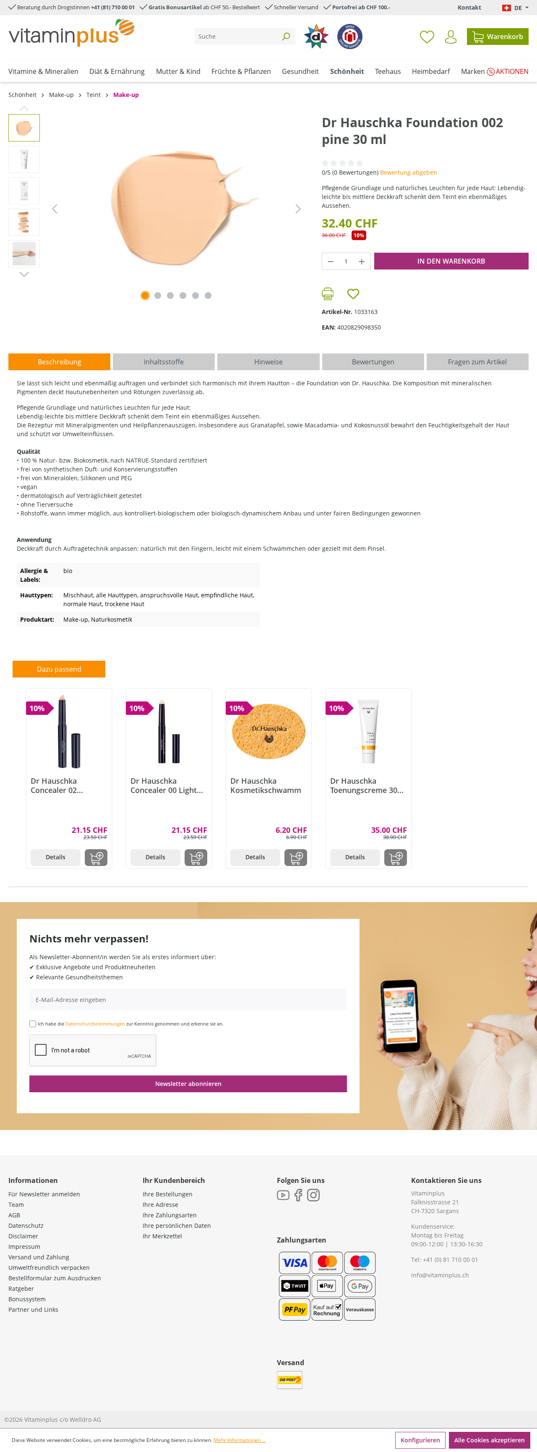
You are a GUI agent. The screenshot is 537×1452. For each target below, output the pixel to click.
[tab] (59, 361)
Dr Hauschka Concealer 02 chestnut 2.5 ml (58, 785)
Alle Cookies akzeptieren (489, 1440)
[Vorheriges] (54, 208)
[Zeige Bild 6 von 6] (208, 295)
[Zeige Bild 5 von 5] (195, 295)
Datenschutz (26, 1226)
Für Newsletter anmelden (44, 1194)
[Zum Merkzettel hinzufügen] (353, 294)
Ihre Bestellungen (168, 1194)
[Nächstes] (298, 208)
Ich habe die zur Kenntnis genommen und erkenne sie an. (131, 1023)
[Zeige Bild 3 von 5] (170, 295)
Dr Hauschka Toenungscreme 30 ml (363, 785)
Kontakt (469, 7)
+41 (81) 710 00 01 (113, 7)
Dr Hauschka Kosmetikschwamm (265, 785)
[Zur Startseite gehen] (71, 32)
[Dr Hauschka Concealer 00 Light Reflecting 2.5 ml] (168, 731)
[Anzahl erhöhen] (362, 261)
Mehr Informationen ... (240, 1440)
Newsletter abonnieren (188, 1084)
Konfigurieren (420, 1440)
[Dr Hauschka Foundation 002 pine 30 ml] (176, 204)
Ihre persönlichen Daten (177, 1226)
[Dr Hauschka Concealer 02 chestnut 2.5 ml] (69, 731)
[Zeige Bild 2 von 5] (157, 295)
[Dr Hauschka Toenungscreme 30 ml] (368, 731)
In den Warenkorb (451, 261)
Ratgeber (21, 1288)
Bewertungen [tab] (373, 361)
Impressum (24, 1247)
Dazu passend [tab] (59, 669)
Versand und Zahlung (38, 1257)
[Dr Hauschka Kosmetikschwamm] (268, 731)
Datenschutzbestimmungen (95, 1023)
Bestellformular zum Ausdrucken (54, 1278)
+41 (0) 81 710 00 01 (450, 1260)
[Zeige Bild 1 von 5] (145, 295)
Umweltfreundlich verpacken (49, 1267)
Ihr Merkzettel (162, 1236)
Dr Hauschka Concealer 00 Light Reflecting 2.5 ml (163, 785)
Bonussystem (27, 1299)
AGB (14, 1215)
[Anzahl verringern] (330, 261)
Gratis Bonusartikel (175, 7)
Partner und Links (33, 1309)
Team (16, 1205)
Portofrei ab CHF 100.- (361, 7)
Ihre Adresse (160, 1205)
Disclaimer (23, 1236)
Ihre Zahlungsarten (170, 1215)
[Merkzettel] (427, 36)
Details (55, 857)
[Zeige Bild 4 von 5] (183, 295)
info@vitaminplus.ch (440, 1275)
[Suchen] (285, 36)
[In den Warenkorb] (96, 857)
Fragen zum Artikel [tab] (477, 361)
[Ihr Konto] (451, 37)
